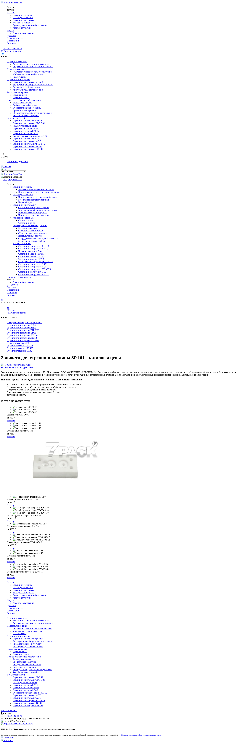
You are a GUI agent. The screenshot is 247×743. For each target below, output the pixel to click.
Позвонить (8, 737)
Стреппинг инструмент (24, 20)
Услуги (10, 10)
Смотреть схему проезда (21, 723)
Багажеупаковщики (22, 102)
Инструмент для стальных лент (28, 90)
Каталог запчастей (22, 28)
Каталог (11, 7)
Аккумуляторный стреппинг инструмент (33, 84)
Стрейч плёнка (20, 95)
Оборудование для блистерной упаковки (32, 113)
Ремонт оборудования (23, 33)
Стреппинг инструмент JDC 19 (28, 120)
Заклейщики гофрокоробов (26, 115)
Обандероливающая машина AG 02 (30, 136)
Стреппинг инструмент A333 (27, 138)
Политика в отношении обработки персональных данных (141, 735)
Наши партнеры (15, 38)
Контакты (11, 43)
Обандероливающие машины (27, 108)
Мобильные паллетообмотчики (28, 74)
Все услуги (12, 284)
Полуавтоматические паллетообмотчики (32, 72)
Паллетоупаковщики (23, 17)
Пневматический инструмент (27, 87)
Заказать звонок (9, 710)
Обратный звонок (11, 51)
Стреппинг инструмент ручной (28, 82)
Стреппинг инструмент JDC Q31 (29, 123)
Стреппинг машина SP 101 (26, 128)
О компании (13, 40)
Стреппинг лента (21, 97)
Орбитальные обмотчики (25, 105)
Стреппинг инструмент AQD (27, 141)
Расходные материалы (23, 22)
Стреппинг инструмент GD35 (27, 146)
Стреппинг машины (22, 15)
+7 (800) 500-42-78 (12, 48)
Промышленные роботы (24, 110)
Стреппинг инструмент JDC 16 (28, 149)
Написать (8, 740)
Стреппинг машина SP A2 (25, 133)
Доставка (11, 35)
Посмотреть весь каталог (19, 277)
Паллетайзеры (19, 77)
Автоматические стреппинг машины (31, 64)
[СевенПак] (11, 2)
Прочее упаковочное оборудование (30, 25)
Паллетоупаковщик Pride (25, 126)
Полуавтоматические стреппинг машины (33, 66)
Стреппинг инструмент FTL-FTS (29, 144)
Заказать (11, 420)
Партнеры (12, 292)
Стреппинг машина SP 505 (26, 131)
